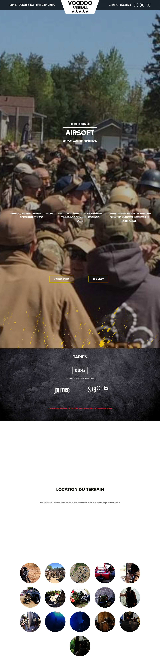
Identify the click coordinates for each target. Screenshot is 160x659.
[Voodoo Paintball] (80, 7)
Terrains (13, 4)
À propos (113, 4)
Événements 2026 (26, 4)
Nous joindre (125, 4)
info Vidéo (98, 278)
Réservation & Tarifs (45, 4)
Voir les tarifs (62, 278)
